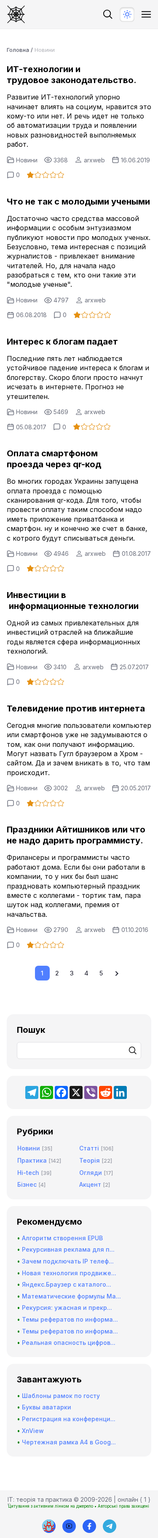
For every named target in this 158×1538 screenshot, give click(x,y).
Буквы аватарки (46, 1407)
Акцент (90, 1184)
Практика (32, 1160)
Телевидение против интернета (76, 708)
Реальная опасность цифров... (68, 1342)
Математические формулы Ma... (71, 1296)
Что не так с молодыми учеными (78, 202)
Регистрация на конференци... (68, 1418)
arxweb (94, 160)
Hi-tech (28, 1172)
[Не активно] (89, 1526)
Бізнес (27, 1184)
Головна (18, 49)
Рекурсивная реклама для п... (68, 1249)
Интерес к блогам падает (62, 342)
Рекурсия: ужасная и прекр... (67, 1307)
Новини (26, 160)
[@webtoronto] (69, 1526)
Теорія (89, 1160)
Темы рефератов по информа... (70, 1319)
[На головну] (16, 14)
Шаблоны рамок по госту (61, 1395)
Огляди (90, 1172)
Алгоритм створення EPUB (62, 1238)
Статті (89, 1148)
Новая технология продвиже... (69, 1273)
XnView (33, 1430)
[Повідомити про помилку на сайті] (49, 1526)
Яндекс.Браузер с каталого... (66, 1284)
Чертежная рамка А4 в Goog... (69, 1442)
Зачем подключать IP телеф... (68, 1261)
